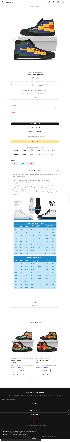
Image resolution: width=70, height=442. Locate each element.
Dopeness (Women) (16, 360)
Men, (37, 359)
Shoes (47, 359)
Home (30, 6)
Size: (35, 97)
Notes (13, 112)
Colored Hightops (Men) (42, 360)
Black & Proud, (15, 359)
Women (40, 72)
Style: (35, 87)
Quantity (13, 105)
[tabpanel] (22, 353)
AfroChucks (9, 2)
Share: (13, 161)
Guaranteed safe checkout (35, 147)
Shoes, (36, 72)
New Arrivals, (31, 72)
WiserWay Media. (35, 425)
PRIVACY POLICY (27, 438)
